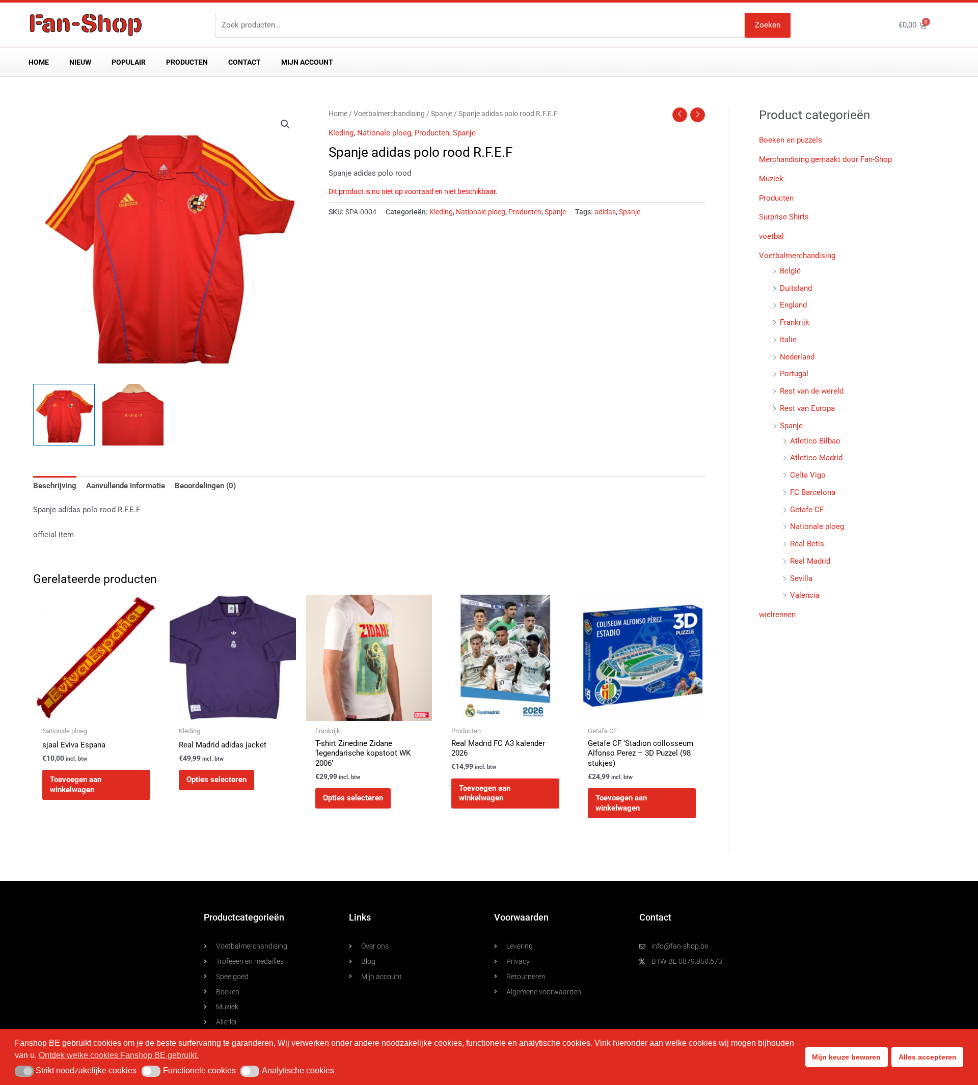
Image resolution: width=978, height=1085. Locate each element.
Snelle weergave (96, 711)
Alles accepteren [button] (928, 1057)
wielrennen (777, 614)
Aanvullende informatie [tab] (125, 485)
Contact (244, 62)
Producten (187, 62)
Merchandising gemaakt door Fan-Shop (825, 159)
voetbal (771, 236)
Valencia (805, 595)
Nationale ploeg (384, 132)
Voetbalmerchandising (389, 113)
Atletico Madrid (816, 457)
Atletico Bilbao (815, 441)
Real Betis (807, 543)
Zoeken (767, 25)
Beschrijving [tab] (54, 485)
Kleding (341, 132)
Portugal (794, 373)
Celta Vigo (808, 475)
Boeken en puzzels (790, 140)
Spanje (441, 113)
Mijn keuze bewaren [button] (846, 1057)
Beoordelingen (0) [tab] (205, 485)
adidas (605, 212)
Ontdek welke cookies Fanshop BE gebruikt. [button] (119, 1055)
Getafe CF (807, 509)
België (790, 270)
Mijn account (307, 62)
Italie (788, 339)
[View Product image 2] (133, 415)
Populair (129, 62)
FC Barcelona (812, 492)
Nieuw (80, 62)
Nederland (797, 356)
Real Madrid (810, 561)
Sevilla (801, 578)
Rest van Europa (807, 408)
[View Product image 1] (64, 415)
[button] (285, 124)
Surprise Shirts (784, 216)
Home (39, 62)
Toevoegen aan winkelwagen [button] (75, 784)
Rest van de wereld (812, 391)
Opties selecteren (216, 779)
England (793, 305)
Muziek (771, 178)
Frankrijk (794, 322)
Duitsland (796, 288)
